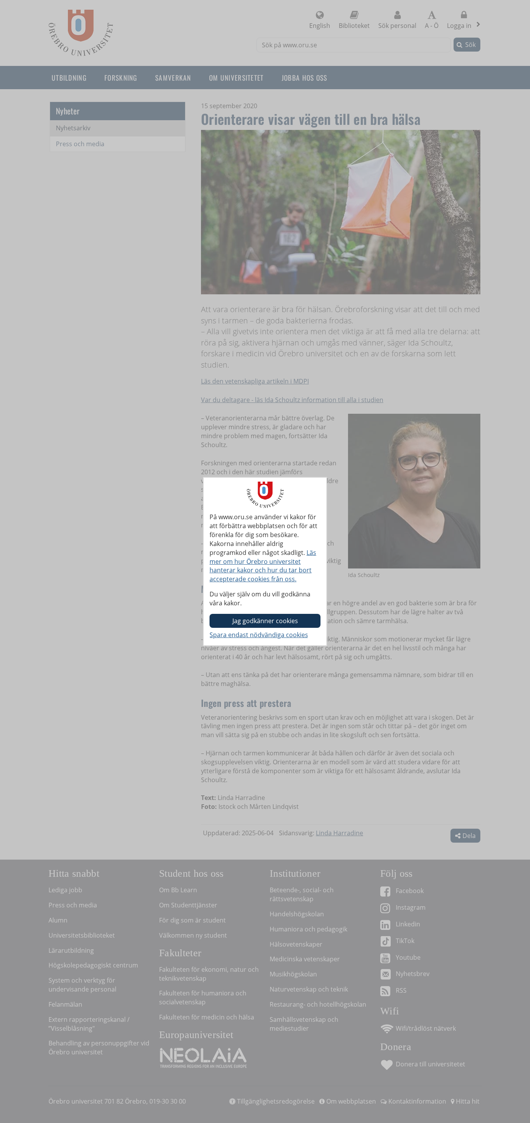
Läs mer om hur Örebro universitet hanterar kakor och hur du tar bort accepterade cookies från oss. (263, 566)
